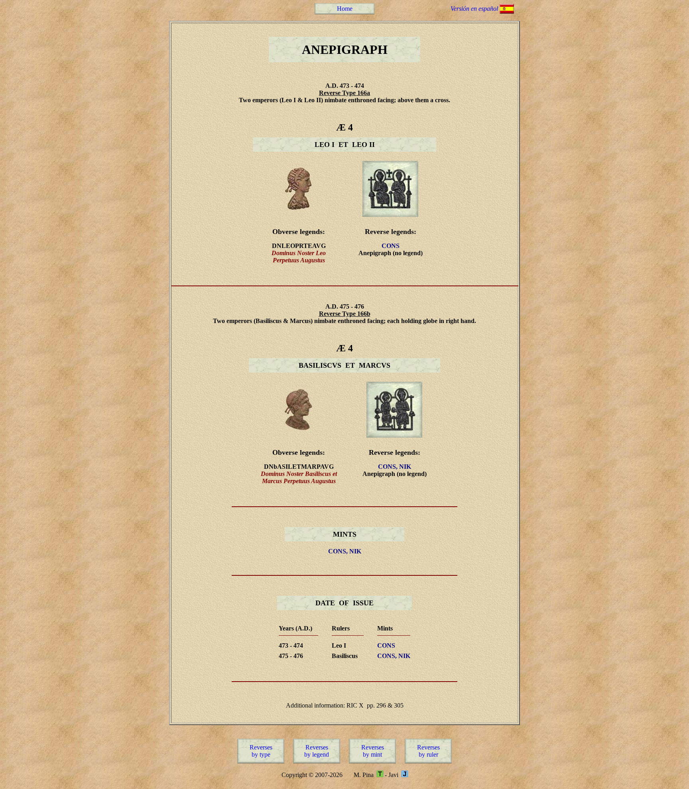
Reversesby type (261, 751)
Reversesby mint (372, 751)
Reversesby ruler (428, 751)
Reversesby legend (316, 751)
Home (344, 8)
